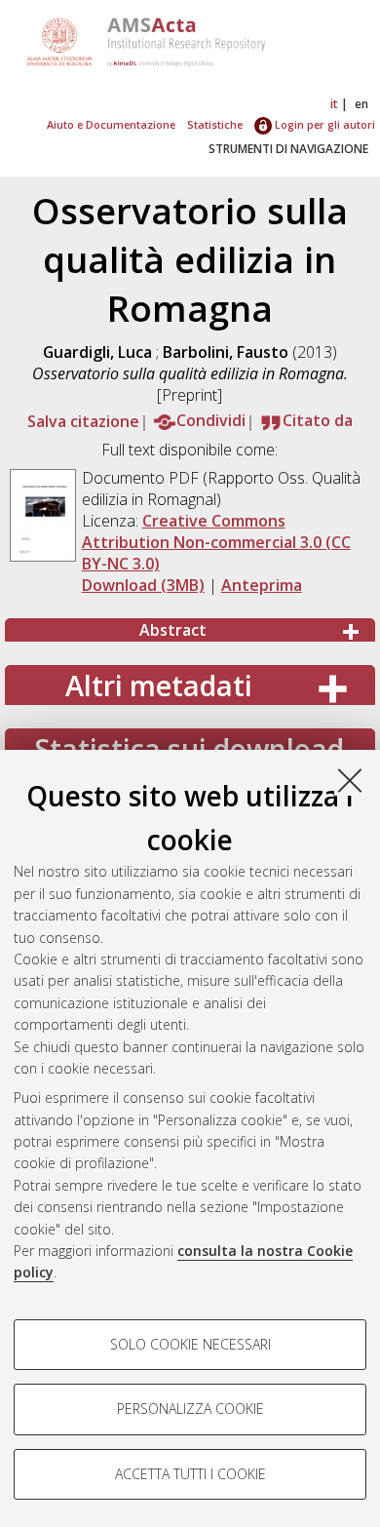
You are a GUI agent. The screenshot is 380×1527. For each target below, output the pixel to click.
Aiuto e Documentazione (111, 124)
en (361, 104)
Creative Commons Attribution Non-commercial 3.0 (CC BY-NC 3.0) (216, 542)
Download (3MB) (143, 585)
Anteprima (261, 585)
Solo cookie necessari (190, 1344)
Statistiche (215, 124)
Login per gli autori (323, 124)
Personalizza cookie (190, 1408)
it (334, 104)
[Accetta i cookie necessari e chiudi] (349, 780)
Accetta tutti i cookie (190, 1474)
